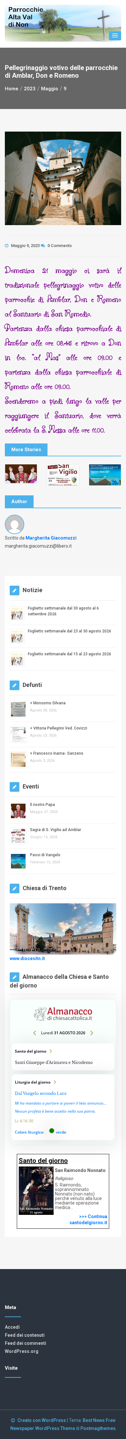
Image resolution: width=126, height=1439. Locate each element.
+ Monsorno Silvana (48, 703)
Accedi (12, 1327)
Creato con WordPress (42, 1420)
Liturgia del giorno (63, 1107)
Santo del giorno (63, 1056)
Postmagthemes (98, 1428)
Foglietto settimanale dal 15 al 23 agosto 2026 (69, 654)
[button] (115, 35)
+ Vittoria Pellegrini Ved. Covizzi (58, 728)
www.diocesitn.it (27, 958)
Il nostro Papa (42, 804)
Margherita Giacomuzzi (51, 538)
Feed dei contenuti (25, 1335)
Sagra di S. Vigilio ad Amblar (55, 830)
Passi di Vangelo (45, 855)
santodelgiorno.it (88, 1222)
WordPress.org (21, 1351)
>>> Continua (93, 1216)
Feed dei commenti (25, 1343)
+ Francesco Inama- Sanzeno (56, 753)
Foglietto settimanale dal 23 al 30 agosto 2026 (69, 631)
